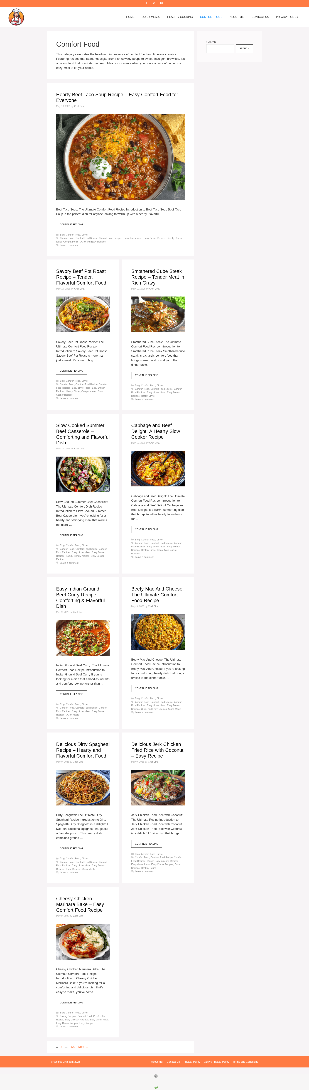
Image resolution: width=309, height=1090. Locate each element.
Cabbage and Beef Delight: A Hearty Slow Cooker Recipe (155, 431)
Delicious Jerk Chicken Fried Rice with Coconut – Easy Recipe (157, 750)
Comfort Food (211, 16)
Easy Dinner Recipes (154, 238)
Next (83, 1047)
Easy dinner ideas (133, 238)
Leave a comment (69, 245)
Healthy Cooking (180, 16)
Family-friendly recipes (77, 556)
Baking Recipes (68, 1016)
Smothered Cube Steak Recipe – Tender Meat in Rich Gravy (157, 277)
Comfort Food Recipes (110, 238)
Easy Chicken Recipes (166, 861)
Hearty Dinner (73, 391)
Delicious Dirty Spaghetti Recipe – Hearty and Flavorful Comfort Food (83, 750)
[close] (156, 1076)
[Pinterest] (161, 3)
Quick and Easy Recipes (93, 241)
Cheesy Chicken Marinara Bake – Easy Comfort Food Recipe (80, 904)
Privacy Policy (287, 16)
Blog (62, 234)
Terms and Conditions (245, 1061)
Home (130, 16)
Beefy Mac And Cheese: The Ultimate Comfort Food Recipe (157, 594)
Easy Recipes (73, 869)
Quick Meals (151, 16)
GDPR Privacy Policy (216, 1061)
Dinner (85, 234)
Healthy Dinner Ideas (152, 550)
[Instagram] (154, 3)
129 (73, 1047)
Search (211, 42)
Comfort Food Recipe (86, 238)
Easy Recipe (86, 1023)
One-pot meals (71, 241)
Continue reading (71, 224)
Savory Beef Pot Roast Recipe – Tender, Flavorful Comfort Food (81, 277)
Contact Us (260, 16)
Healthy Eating (148, 868)
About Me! (237, 16)
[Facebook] (146, 3)
